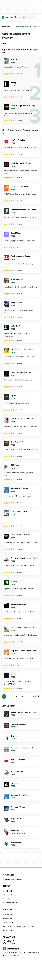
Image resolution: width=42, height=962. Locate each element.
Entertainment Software (23, 26)
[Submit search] (16, 17)
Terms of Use (7, 918)
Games (35, 26)
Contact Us (6, 899)
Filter (4, 44)
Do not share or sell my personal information (18, 926)
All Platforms (6, 26)
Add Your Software (9, 895)
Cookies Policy (8, 922)
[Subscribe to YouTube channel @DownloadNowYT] (13, 942)
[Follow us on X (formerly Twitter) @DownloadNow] (9, 942)
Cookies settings (8, 930)
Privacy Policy (7, 914)
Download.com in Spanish (11, 903)
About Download (8, 891)
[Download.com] (7, 17)
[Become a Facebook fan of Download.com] (4, 942)
